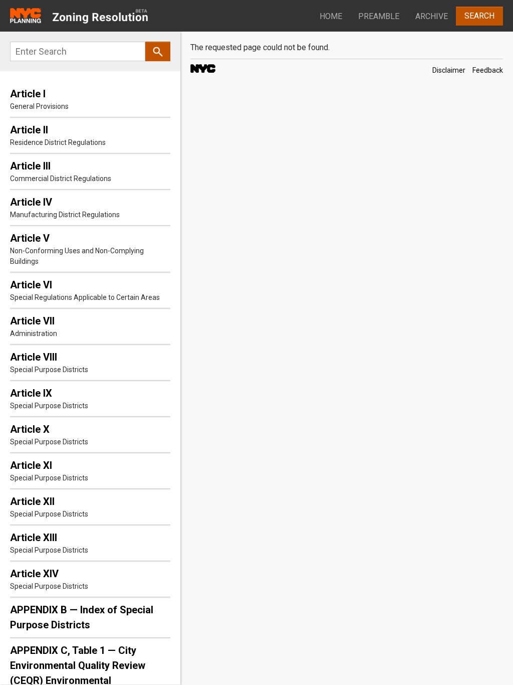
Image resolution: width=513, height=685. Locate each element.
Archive (431, 16)
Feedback (487, 70)
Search (479, 16)
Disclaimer (448, 70)
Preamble (378, 16)
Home (331, 16)
